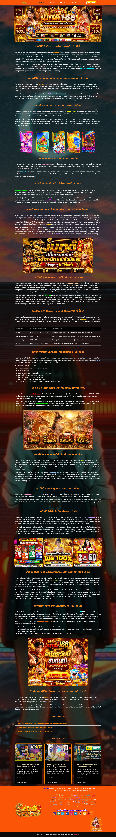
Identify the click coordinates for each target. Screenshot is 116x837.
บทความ (74, 3)
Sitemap (76, 834)
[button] (16, 553)
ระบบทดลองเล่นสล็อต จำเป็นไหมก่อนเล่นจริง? (35, 727)
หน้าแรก (41, 3)
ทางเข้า (52, 3)
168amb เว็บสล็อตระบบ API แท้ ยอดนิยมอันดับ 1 (87, 766)
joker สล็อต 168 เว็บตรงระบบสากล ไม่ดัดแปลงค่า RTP (28, 766)
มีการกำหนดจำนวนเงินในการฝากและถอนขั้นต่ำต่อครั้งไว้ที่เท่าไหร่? (42, 723)
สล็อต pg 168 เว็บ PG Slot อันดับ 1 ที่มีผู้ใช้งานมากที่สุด (57, 766)
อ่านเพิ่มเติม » (20, 778)
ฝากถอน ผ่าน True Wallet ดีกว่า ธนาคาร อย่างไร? (37, 731)
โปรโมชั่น (63, 3)
